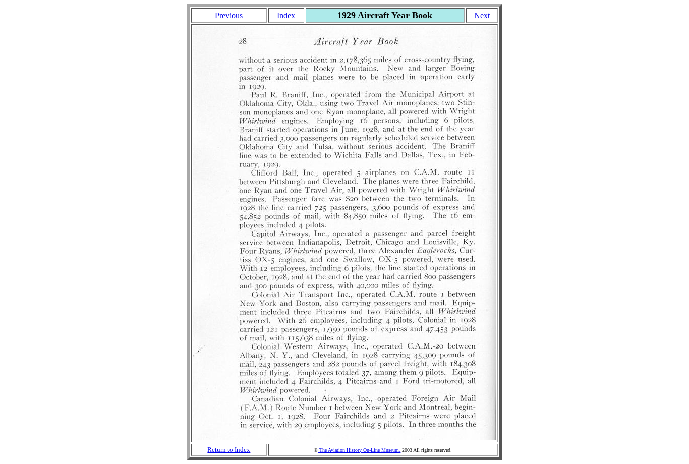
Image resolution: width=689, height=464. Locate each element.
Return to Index (228, 449)
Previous (229, 15)
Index (286, 15)
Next (482, 15)
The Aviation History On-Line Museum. (359, 450)
